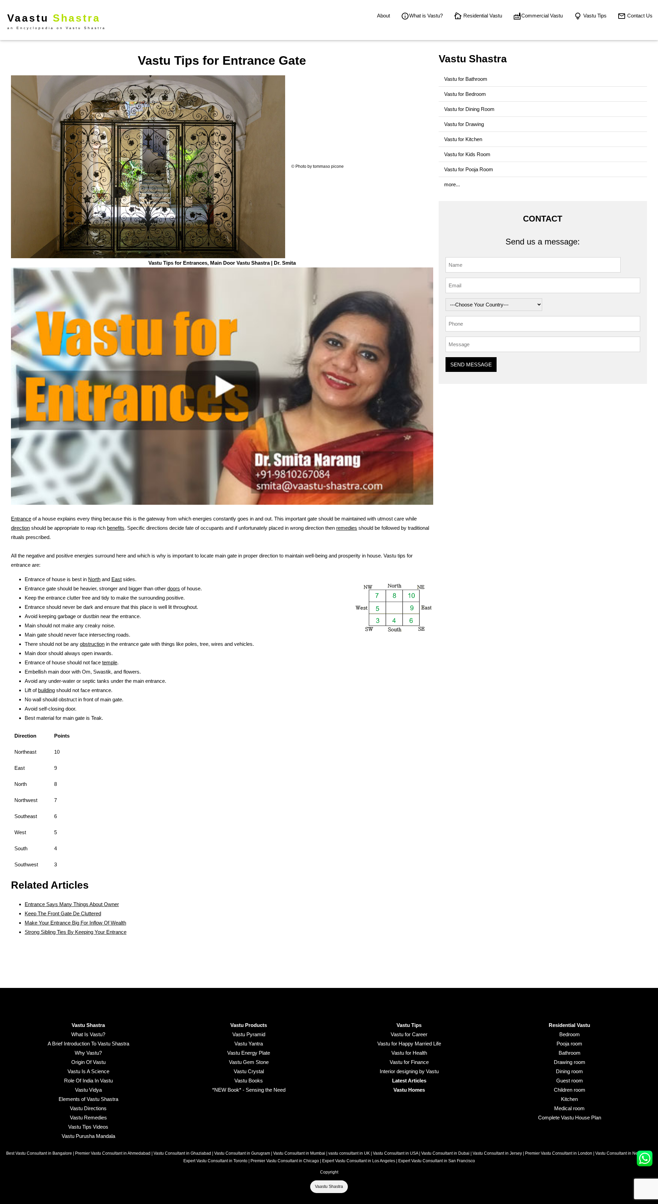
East (116, 579)
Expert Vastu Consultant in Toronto (215, 1160)
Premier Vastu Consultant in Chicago (285, 1160)
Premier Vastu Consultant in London (558, 1153)
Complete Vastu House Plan (569, 1117)
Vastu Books (248, 1080)
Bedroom (569, 1034)
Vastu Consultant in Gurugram (242, 1153)
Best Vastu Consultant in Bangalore (39, 1153)
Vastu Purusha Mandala (88, 1136)
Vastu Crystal (249, 1071)
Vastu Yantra (248, 1043)
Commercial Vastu (542, 15)
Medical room (569, 1108)
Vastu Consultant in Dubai (445, 1153)
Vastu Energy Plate (248, 1053)
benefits (115, 528)
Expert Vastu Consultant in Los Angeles (358, 1160)
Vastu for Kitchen (463, 139)
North (94, 579)
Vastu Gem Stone (249, 1062)
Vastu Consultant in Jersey (497, 1153)
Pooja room (569, 1043)
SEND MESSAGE (471, 364)
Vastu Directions (88, 1108)
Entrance (21, 519)
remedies (346, 528)
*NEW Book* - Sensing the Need (248, 1090)
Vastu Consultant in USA (395, 1153)
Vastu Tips (594, 15)
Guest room (569, 1080)
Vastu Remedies (88, 1117)
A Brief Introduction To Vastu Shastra (88, 1043)
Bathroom (570, 1053)
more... (452, 184)
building (46, 690)
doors (173, 588)
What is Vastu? (426, 15)
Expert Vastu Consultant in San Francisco (436, 1160)
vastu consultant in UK (349, 1153)
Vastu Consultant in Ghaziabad (182, 1153)
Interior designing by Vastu (409, 1071)
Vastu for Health (409, 1053)
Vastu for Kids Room (467, 154)
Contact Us (639, 15)
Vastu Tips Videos (88, 1127)
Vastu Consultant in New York (622, 1153)
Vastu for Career (409, 1034)
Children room (569, 1090)
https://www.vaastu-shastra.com (104, 537)
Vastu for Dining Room (469, 109)
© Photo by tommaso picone (317, 166)
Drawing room (569, 1062)
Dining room (569, 1071)
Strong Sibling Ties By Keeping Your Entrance (75, 932)
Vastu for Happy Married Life (409, 1043)
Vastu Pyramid (248, 1034)
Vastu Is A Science (88, 1071)
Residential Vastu (482, 15)
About (383, 15)
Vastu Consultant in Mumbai (299, 1153)
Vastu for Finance (409, 1062)
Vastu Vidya (88, 1090)
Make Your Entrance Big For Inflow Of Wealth (75, 923)
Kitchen (569, 1099)
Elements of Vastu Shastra (88, 1099)
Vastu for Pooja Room (468, 169)
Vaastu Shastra (329, 1186)
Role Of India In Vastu (88, 1080)
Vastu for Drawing (464, 124)
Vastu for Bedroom (465, 94)
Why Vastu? (88, 1053)
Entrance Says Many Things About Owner (72, 904)
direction (20, 528)
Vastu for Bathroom (465, 79)
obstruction (92, 644)
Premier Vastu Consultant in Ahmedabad (112, 1153)
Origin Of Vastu (88, 1062)
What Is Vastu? (88, 1034)
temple (109, 662)
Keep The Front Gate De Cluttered (63, 913)
